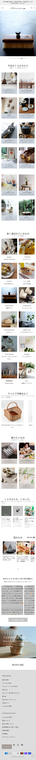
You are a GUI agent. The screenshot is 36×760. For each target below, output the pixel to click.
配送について (6, 720)
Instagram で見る (18, 620)
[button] (2, 7)
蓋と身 (4, 696)
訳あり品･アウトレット (9, 700)
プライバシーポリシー (9, 737)
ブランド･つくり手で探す (10, 686)
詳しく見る (9, 646)
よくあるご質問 (7, 706)
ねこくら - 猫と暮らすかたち (11, 693)
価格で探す (5, 680)
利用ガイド (5, 703)
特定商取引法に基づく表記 (10, 727)
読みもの (5, 690)
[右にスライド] (22, 569)
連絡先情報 (5, 730)
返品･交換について (8, 724)
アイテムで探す (7, 683)
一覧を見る (29, 537)
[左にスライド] (14, 569)
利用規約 (5, 734)
